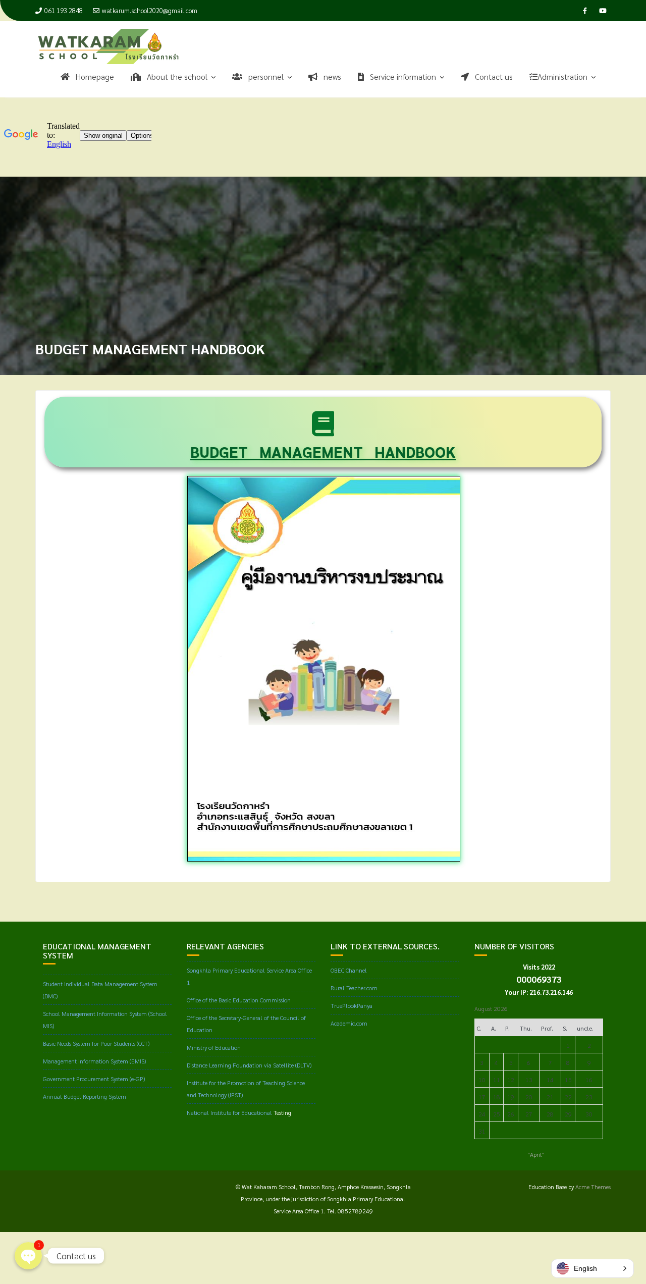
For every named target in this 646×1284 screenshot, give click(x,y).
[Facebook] (585, 11)
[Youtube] (603, 11)
